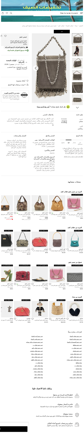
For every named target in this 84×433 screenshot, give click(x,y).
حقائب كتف (61, 26)
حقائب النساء (69, 26)
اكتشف (81, 26)
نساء (76, 26)
